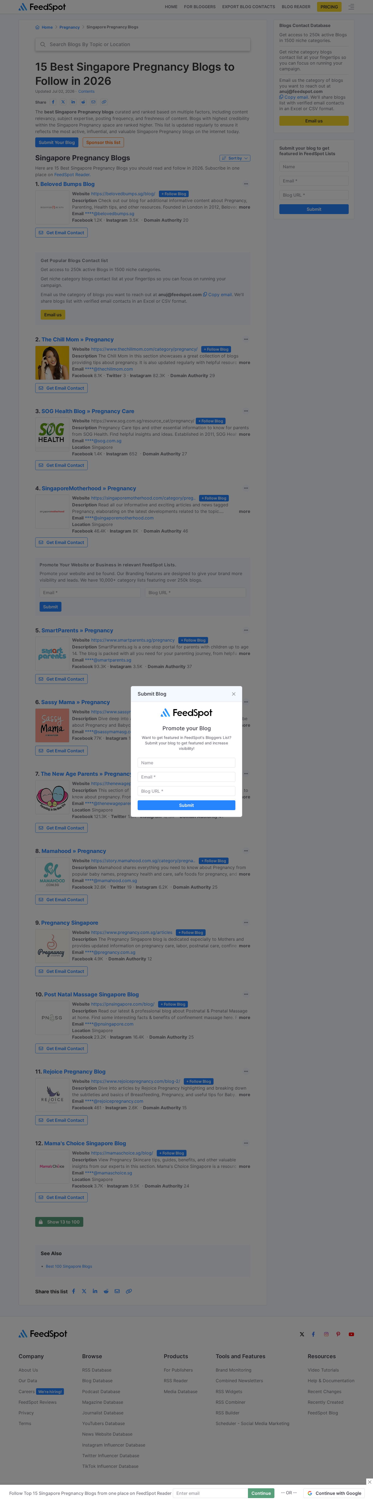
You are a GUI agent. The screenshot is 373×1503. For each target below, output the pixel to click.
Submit (186, 805)
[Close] (233, 694)
